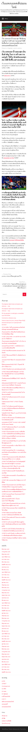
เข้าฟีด (3, 718)
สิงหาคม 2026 (5, 549)
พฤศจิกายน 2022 (6, 580)
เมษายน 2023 (5, 567)
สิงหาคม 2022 (5, 587)
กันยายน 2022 (5, 585)
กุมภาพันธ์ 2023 (6, 572)
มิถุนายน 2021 (5, 623)
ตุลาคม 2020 (5, 644)
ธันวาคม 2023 (5, 562)
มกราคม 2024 (5, 559)
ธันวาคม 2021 (5, 608)
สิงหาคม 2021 (5, 618)
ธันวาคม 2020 (5, 638)
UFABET (4, 683)
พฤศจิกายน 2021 (6, 610)
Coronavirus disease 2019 (9, 318)
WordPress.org (6, 723)
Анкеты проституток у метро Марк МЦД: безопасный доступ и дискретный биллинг (13, 322)
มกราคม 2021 (5, 636)
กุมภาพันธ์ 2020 (6, 664)
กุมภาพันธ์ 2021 (6, 633)
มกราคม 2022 (5, 605)
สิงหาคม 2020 (5, 649)
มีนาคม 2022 (5, 600)
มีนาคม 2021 (5, 631)
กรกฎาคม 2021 (6, 621)
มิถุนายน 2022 (5, 592)
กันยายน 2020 (5, 646)
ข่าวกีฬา (4, 688)
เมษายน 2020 (5, 659)
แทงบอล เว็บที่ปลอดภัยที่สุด (17, 240)
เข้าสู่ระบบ (4, 715)
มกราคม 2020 (5, 667)
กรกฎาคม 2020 (6, 651)
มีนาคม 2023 (5, 569)
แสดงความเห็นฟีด (6, 721)
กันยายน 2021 (5, 615)
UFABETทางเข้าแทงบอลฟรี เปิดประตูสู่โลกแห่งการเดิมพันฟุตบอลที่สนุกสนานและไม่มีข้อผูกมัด (14, 524)
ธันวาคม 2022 (5, 577)
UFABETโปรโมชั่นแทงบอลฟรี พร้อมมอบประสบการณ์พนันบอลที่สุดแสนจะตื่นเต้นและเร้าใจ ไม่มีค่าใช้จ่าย (13, 408)
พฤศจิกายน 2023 (6, 564)
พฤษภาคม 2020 (6, 656)
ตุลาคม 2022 (5, 582)
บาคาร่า (4, 699)
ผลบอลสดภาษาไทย (9, 158)
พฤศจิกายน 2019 (6, 672)
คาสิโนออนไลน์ (6, 696)
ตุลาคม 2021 (5, 613)
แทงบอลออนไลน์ (6, 706)
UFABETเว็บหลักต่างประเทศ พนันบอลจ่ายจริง (14, 369)
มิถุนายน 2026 (5, 554)
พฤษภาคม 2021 (6, 626)
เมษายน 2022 (5, 598)
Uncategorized (6, 686)
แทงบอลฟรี (5, 704)
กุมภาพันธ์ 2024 (6, 557)
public (3, 681)
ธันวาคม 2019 (5, 669)
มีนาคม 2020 (5, 661)
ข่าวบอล (4, 691)
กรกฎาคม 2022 (6, 590)
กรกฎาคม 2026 (6, 551)
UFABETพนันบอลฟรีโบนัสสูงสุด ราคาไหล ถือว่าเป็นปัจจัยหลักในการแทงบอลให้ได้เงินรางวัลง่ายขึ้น (13, 374)
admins (20, 48)
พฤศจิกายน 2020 (6, 641)
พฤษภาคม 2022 (6, 595)
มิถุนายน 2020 (5, 654)
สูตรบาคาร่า (7, 75)
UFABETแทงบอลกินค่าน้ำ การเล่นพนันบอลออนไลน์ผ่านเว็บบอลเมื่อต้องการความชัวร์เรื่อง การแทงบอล (14, 452)
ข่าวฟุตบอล (5, 694)
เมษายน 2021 (5, 628)
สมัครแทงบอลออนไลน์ (9, 268)
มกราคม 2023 (5, 574)
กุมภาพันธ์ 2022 (6, 603)
